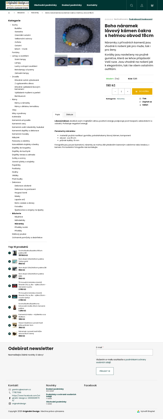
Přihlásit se (105, 371)
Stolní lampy (20, 59)
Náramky (19, 223)
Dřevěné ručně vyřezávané (27, 80)
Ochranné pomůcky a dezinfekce (27, 237)
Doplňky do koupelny (21, 147)
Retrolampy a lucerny (24, 69)
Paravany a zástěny (21, 141)
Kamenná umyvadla (21, 120)
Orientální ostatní (23, 35)
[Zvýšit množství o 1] (127, 91)
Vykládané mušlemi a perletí (27, 92)
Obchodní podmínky (56, 402)
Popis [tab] (57, 114)
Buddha (18, 28)
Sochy (15, 25)
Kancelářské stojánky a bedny (25, 144)
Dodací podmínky (55, 389)
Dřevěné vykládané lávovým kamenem (27, 88)
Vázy (14, 110)
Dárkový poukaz (19, 234)
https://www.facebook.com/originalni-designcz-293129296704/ (26, 398)
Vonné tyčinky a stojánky (23, 161)
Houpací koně (21, 192)
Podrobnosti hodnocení (140, 19)
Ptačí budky (17, 179)
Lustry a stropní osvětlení (26, 66)
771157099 (16, 392)
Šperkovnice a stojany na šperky (29, 210)
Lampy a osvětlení (20, 56)
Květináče (16, 116)
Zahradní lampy (22, 73)
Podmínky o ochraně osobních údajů (61, 395)
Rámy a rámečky (22, 103)
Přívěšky (18, 230)
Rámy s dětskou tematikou (27, 106)
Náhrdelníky (20, 220)
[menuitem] (45, 5)
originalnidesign (19, 403)
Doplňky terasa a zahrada (23, 154)
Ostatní (18, 45)
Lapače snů (20, 199)
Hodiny (15, 172)
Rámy (14, 99)
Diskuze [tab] (69, 114)
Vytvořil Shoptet (148, 411)
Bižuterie (16, 213)
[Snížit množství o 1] (115, 91)
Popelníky (16, 165)
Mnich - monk (21, 49)
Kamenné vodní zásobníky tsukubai (28, 127)
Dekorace (16, 182)
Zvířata (18, 42)
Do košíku (144, 91)
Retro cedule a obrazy (24, 203)
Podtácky (16, 168)
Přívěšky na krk (21, 227)
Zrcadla (15, 76)
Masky (17, 196)
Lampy (18, 63)
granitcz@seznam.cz (21, 389)
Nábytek (15, 137)
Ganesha (19, 31)
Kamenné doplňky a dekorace (25, 130)
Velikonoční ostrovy (23, 38)
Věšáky (15, 175)
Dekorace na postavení (25, 189)
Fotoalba (19, 206)
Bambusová (20, 96)
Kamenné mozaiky (20, 134)
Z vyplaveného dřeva (24, 83)
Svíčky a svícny (19, 158)
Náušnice (19, 216)
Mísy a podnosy (19, 113)
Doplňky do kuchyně (21, 151)
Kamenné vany (19, 123)
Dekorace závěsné (23, 185)
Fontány (15, 52)
